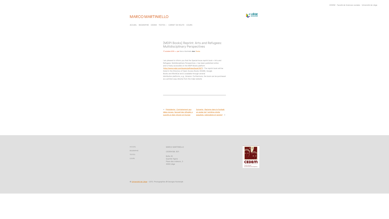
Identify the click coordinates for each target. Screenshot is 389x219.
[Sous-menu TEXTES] (166, 24)
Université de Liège (139, 182)
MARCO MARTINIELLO (149, 16)
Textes (198, 51)
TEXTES (162, 25)
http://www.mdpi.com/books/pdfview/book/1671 (183, 68)
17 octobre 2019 (168, 51)
